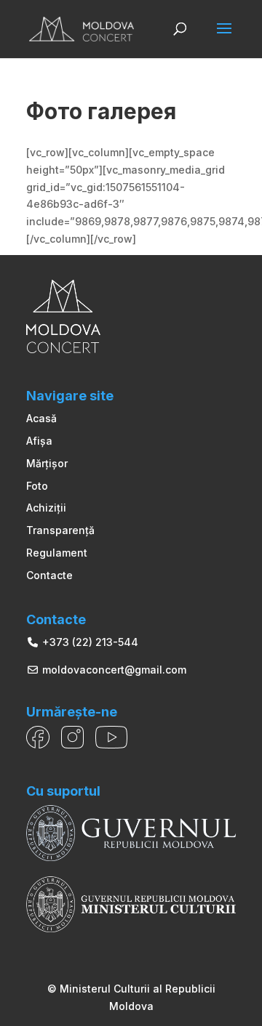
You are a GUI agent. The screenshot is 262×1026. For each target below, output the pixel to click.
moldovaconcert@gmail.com (112, 669)
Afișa (39, 441)
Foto (37, 486)
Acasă (41, 418)
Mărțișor (47, 463)
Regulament (56, 552)
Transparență (60, 530)
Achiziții (46, 507)
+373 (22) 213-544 (88, 642)
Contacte (49, 575)
